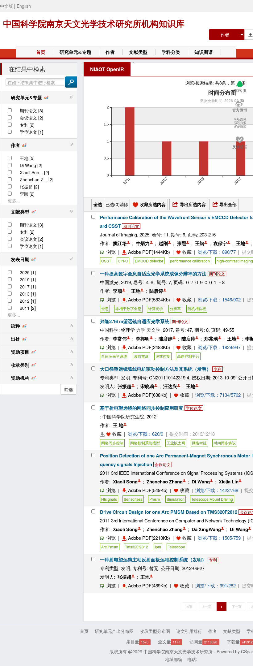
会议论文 (163, 464)
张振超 (124, 386)
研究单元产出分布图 (114, 631)
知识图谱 (203, 52)
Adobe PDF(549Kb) (148, 490)
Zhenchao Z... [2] (36, 179)
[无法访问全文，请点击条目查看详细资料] (106, 433)
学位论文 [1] (31, 132)
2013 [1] (28, 294)
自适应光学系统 (114, 356)
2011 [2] (28, 308)
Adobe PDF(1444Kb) (149, 252)
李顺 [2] (27, 194)
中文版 (6, 6)
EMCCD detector (149, 260)
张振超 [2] (29, 187)
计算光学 (155, 308)
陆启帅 (188, 338)
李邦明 (143, 338)
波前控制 (163, 356)
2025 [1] (28, 272)
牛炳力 (143, 243)
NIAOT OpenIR (107, 69)
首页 (40, 52)
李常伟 (120, 338)
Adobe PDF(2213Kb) (149, 537)
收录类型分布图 (155, 631)
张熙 (181, 243)
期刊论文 (131, 226)
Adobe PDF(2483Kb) (149, 347)
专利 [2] (27, 125)
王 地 (118, 425)
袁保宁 (220, 243)
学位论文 (194, 408)
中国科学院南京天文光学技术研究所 (178, 651)
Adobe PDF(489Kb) (148, 585)
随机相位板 (197, 308)
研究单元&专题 (75, 52)
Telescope (176, 546)
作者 (110, 52)
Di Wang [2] (31, 165)
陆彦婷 (156, 291)
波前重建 (141, 356)
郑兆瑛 (211, 338)
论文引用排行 (189, 631)
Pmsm (154, 499)
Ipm (158, 546)
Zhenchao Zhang (165, 481)
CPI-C (123, 260)
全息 (105, 308)
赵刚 (163, 243)
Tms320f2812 (136, 546)
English (24, 6)
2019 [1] (28, 279)
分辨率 (175, 308)
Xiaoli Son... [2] (34, 172)
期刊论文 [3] (31, 110)
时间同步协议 (225, 442)
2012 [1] (28, 301)
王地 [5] (27, 158)
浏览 (111, 252)
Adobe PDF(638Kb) (148, 394)
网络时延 (199, 442)
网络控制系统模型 (145, 442)
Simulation (176, 499)
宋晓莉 (147, 386)
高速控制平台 (188, 356)
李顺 (117, 291)
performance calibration (190, 260)
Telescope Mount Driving (212, 499)
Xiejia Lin (228, 481)
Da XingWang (206, 529)
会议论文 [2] (31, 118)
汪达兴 (170, 386)
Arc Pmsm (109, 546)
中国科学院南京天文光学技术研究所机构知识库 (94, 24)
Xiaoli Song (125, 481)
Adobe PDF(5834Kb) (149, 299)
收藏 (187, 252)
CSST (106, 260)
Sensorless (133, 499)
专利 (218, 369)
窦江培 (120, 243)
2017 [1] (28, 286)
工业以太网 (176, 442)
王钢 (199, 243)
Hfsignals (109, 499)
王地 (240, 243)
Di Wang (201, 481)
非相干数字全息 (128, 308)
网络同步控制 (112, 442)
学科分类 (171, 52)
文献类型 (138, 52)
